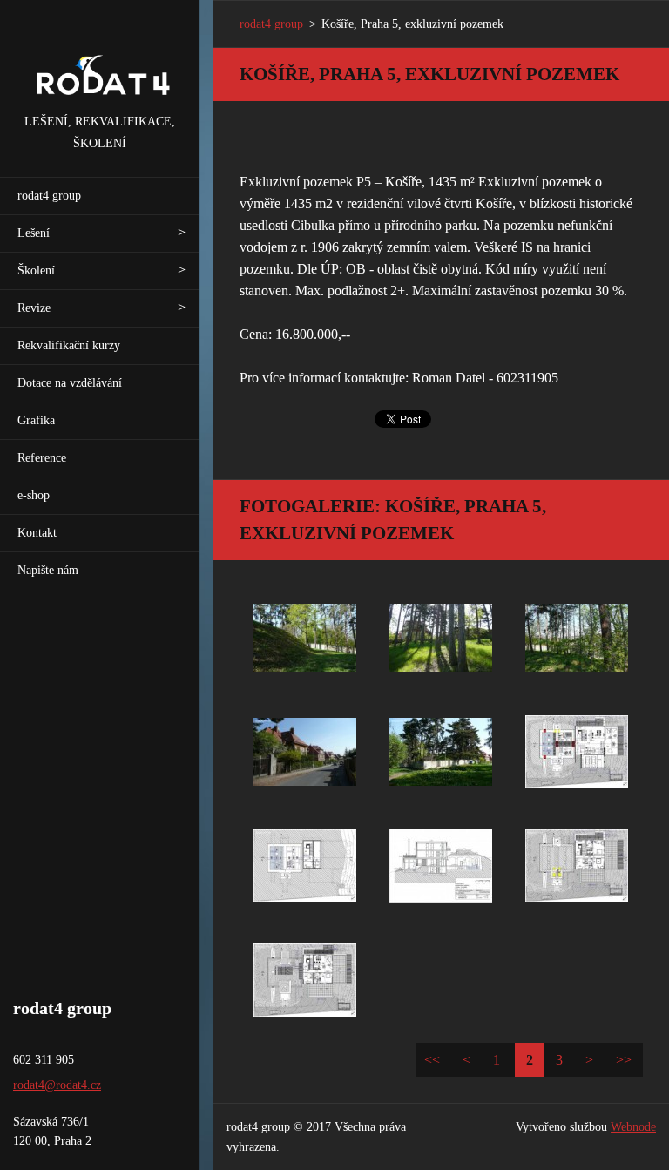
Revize (34, 307)
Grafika (36, 420)
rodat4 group (49, 195)
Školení (36, 270)
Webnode (633, 1126)
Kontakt (37, 532)
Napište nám (47, 570)
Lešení (33, 233)
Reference (41, 457)
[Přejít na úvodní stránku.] (99, 56)
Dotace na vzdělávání (69, 382)
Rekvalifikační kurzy (68, 345)
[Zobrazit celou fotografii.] (304, 637)
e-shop (33, 495)
